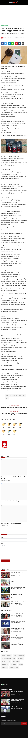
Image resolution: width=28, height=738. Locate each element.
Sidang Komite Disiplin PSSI (11, 395)
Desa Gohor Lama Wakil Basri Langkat (11, 501)
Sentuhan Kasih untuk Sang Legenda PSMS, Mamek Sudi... (18, 629)
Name (2, 537)
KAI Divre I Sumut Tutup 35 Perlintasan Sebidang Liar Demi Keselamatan (14, 408)
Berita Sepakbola (16, 661)
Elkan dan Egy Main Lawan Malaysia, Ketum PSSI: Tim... (17, 573)
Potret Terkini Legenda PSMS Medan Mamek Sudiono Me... (17, 644)
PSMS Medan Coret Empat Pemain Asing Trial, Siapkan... (18, 602)
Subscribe (24, 723)
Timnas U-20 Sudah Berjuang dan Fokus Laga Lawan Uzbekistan (14, 414)
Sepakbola (20, 664)
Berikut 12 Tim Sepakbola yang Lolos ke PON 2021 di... (18, 707)
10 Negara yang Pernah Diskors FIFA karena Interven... (18, 622)
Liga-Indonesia (20, 658)
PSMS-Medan (13, 664)
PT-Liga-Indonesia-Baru (6, 658)
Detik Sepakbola (5, 664)
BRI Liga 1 (4, 661)
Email (2, 543)
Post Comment (5, 560)
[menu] (1, 2)
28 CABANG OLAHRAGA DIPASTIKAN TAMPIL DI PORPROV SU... (18, 596)
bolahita (3, 449)
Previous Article (15, 405)
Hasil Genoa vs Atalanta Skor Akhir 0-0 (11, 523)
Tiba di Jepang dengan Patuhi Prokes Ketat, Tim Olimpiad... (13, 477)
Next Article (13, 411)
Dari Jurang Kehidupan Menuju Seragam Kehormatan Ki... (18, 636)
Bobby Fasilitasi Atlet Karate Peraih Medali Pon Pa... (19, 580)
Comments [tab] (3, 532)
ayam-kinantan (4, 667)
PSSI (7, 398)
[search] (26, 2)
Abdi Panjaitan (13, 590)
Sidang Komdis (22, 395)
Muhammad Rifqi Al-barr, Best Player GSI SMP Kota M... (17, 614)
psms (9, 661)
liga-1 (14, 658)
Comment (3, 549)
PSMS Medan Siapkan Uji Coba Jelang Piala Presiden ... (18, 588)
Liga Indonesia (21, 655)
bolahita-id (9, 655)
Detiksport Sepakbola (14, 667)
